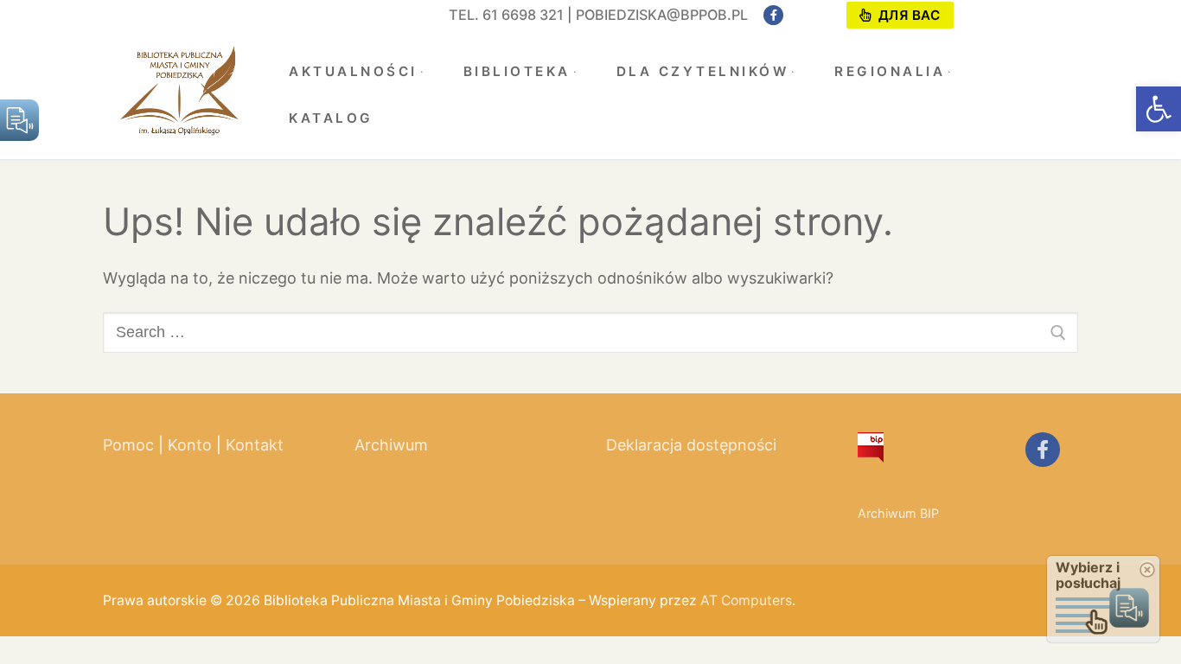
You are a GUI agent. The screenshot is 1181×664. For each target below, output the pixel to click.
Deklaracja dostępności (691, 445)
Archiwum (391, 445)
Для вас (907, 15)
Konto (190, 445)
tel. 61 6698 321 (506, 14)
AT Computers (746, 600)
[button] (1158, 108)
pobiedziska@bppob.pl (662, 14)
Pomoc (128, 445)
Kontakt (255, 445)
